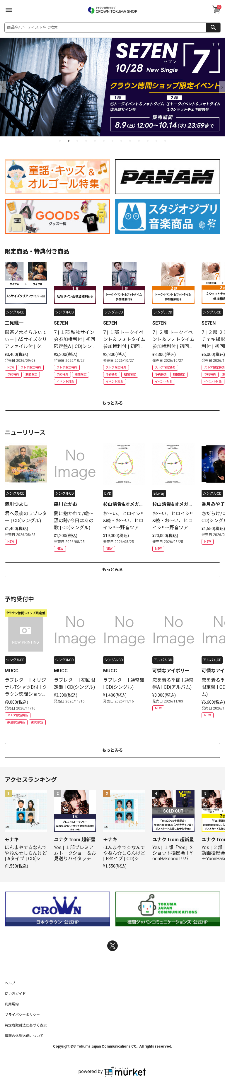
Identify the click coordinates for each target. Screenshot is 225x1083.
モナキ (12, 839)
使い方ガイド (15, 994)
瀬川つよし (16, 504)
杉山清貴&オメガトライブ (123, 504)
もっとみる (112, 403)
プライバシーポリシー (22, 1015)
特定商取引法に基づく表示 (26, 1025)
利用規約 (12, 1004)
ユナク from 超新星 (75, 839)
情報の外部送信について (24, 1036)
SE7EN (61, 323)
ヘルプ (10, 983)
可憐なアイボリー (171, 671)
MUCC (11, 671)
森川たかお (65, 504)
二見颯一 (14, 323)
